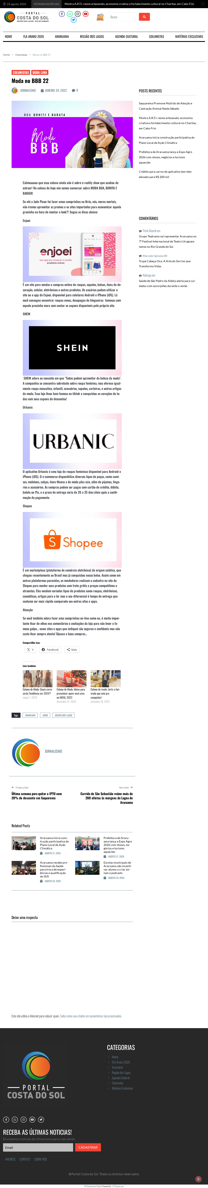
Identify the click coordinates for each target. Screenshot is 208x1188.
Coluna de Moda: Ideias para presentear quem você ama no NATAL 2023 (71, 693)
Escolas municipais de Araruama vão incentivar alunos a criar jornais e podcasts (118, 867)
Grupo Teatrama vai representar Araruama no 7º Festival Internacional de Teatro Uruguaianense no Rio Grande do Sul (167, 241)
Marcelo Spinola (153, 255)
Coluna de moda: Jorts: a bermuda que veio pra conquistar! (105, 693)
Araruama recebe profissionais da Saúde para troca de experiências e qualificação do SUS (54, 869)
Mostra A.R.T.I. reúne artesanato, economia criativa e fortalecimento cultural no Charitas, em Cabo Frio (167, 123)
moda (45, 715)
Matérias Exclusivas (122, 1088)
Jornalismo (28, 90)
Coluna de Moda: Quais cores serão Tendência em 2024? (37, 691)
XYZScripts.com (118, 1186)
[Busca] (122, 17)
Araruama (117, 1067)
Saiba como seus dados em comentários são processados (90, 1015)
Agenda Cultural (121, 1077)
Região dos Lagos (63, 715)
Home (6, 54)
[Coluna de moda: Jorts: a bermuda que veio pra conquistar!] (105, 678)
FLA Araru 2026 (121, 1062)
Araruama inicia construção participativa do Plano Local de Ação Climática (54, 843)
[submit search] (144, 17)
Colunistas (21, 54)
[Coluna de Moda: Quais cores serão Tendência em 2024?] (38, 678)
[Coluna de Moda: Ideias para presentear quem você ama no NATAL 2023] (72, 678)
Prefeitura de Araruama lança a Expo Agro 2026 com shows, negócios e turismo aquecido (118, 844)
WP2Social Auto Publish (93, 1186)
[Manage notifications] (198, 1179)
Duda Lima (39, 72)
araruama (30, 715)
